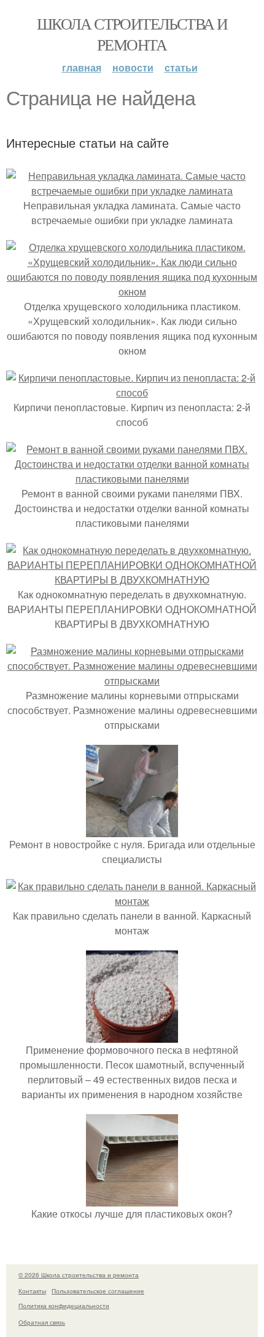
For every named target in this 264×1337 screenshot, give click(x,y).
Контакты (32, 1291)
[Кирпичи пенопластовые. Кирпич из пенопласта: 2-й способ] (132, 392)
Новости (132, 67)
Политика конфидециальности (63, 1305)
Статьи (181, 67)
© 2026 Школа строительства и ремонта (78, 1275)
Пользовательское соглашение (98, 1291)
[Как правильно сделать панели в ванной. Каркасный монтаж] (132, 901)
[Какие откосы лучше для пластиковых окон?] (132, 1199)
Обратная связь (41, 1322)
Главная (81, 67)
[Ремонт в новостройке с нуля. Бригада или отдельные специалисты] (132, 829)
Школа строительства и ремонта (132, 34)
